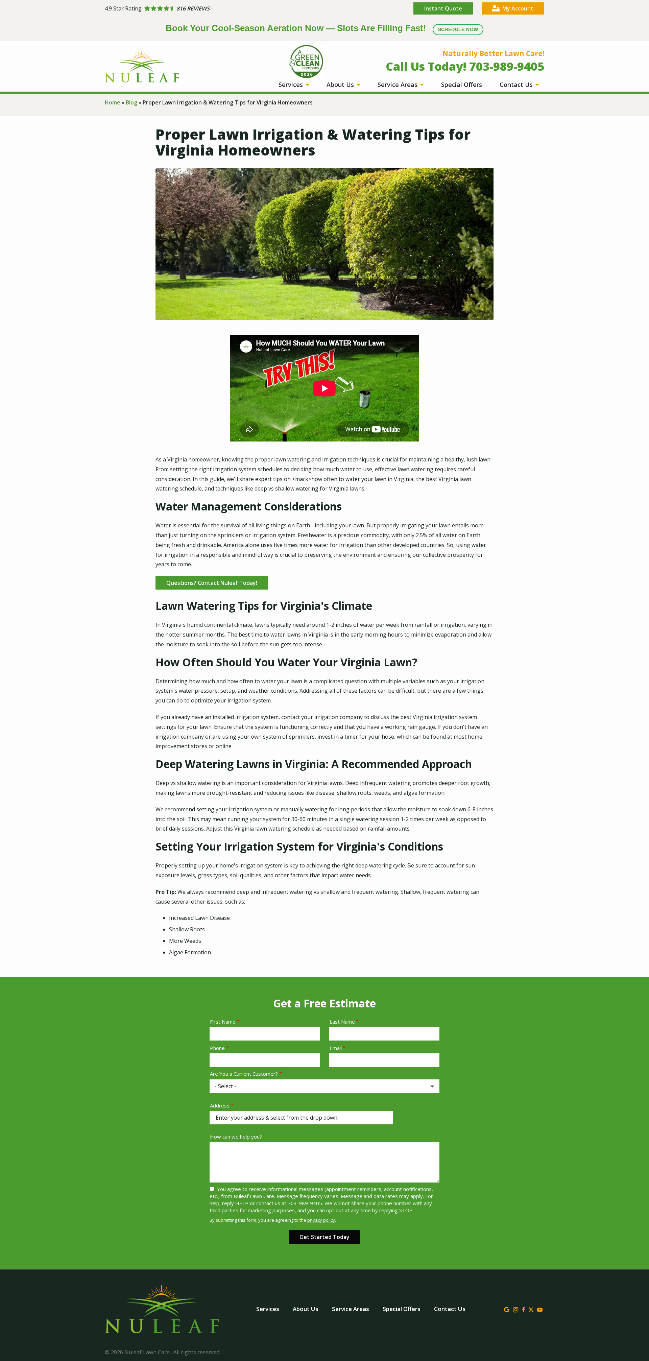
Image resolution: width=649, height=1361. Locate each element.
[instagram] (515, 1309)
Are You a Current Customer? (244, 1073)
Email (336, 1048)
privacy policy (321, 1220)
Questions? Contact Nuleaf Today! (211, 583)
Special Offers (461, 84)
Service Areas (398, 84)
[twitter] (531, 1309)
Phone (217, 1048)
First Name (223, 1021)
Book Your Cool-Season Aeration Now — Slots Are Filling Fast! (322, 28)
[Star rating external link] (214, 8)
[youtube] (539, 1309)
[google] (506, 1309)
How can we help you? (236, 1136)
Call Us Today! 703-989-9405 (465, 66)
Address (220, 1105)
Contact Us (517, 84)
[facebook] (523, 1309)
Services (292, 84)
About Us (341, 84)
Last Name (342, 1021)
